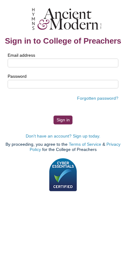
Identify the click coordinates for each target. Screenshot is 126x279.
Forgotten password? (97, 98)
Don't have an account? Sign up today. (63, 136)
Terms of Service (85, 144)
